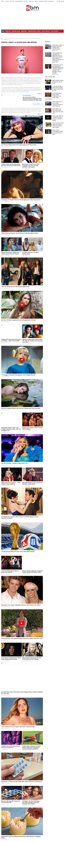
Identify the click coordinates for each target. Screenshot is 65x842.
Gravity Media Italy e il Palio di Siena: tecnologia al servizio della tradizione (57, 104)
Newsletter (12, 1)
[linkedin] (61, 1)
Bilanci (36, 1)
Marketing (8, 31)
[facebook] (57, 1)
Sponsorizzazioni (16, 31)
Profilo (2, 1)
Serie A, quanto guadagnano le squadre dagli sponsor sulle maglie (57, 132)
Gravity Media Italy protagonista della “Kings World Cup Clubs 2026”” (57, 111)
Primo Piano (22, 44)
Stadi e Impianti (54, 31)
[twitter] (59, 1)
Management (24, 31)
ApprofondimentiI (19, 1)
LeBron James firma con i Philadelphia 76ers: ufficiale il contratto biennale (57, 118)
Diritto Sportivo (46, 31)
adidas (5, 44)
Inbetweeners (9, 44)
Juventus (14, 44)
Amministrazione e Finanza (34, 31)
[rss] (63, 1)
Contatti (7, 1)
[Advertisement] (32, 19)
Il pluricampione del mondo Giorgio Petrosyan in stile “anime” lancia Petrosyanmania (53, 96)
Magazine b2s (51, 1)
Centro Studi (31, 1)
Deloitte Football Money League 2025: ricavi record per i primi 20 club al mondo (58, 125)
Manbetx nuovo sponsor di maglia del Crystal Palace (58, 82)
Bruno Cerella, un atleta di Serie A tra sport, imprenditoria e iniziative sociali (58, 47)
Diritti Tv (4, 34)
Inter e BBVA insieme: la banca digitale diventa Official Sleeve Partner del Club (57, 88)
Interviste (25, 1)
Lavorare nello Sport (43, 1)
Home (3, 31)
